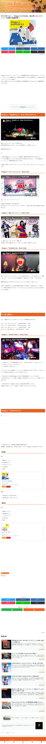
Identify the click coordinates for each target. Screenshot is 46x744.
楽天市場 (8, 486)
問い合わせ (12, 740)
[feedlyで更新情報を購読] (12, 609)
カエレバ (6, 483)
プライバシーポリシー (34, 740)
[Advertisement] (23, 64)
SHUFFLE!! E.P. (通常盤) (6, 532)
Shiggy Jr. (3, 575)
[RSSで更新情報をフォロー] (34, 609)
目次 (21, 107)
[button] (42, 353)
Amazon (4, 486)
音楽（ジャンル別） (5, 573)
